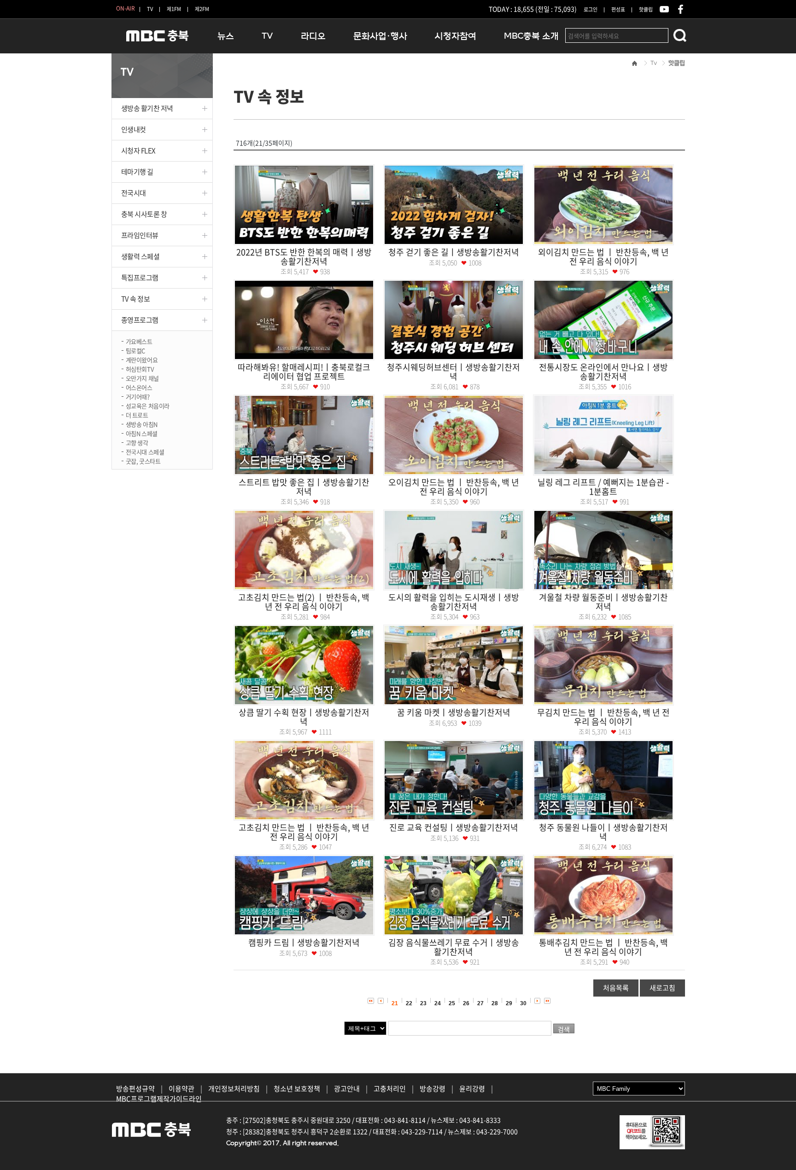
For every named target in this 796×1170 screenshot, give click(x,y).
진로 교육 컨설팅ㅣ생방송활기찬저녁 (453, 827)
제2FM (202, 9)
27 (480, 1003)
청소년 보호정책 (297, 1088)
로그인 (590, 9)
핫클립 (646, 9)
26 (466, 1003)
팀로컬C (135, 350)
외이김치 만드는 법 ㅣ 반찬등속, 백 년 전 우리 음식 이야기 (603, 256)
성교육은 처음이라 (148, 405)
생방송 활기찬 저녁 (147, 108)
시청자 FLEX (138, 150)
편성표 (618, 9)
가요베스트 (139, 341)
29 (509, 1003)
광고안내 (347, 1088)
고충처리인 (390, 1088)
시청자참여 (455, 36)
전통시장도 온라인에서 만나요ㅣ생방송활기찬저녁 (603, 371)
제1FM (174, 9)
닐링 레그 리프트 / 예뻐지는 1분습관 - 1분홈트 (603, 487)
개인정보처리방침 (234, 1088)
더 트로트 (137, 414)
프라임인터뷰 (139, 235)
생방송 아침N (142, 424)
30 (523, 1003)
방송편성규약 (135, 1088)
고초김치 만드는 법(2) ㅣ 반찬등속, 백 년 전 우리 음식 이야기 (303, 602)
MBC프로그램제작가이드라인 (159, 1099)
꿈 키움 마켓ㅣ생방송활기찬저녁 (453, 712)
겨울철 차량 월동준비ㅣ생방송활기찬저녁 (603, 602)
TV (150, 9)
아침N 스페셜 (142, 433)
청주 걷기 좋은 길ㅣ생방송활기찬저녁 (453, 252)
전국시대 (133, 193)
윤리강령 (472, 1088)
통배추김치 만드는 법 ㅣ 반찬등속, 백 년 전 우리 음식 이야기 (603, 947)
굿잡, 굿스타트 (143, 460)
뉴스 (225, 36)
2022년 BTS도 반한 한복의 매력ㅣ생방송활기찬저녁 (304, 256)
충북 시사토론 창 (144, 214)
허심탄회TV (140, 368)
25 (452, 1003)
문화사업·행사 (380, 36)
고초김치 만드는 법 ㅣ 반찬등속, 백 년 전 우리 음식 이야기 (304, 832)
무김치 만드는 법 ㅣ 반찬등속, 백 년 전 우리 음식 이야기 (603, 717)
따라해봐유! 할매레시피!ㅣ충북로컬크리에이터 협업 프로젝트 (304, 371)
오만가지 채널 (142, 378)
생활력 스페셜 (140, 256)
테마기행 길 (137, 172)
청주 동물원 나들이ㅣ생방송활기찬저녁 (603, 832)
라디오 (313, 36)
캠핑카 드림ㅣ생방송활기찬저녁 (304, 942)
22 (409, 1003)
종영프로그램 (139, 320)
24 (437, 1003)
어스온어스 (139, 387)
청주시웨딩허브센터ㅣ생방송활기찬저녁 (453, 371)
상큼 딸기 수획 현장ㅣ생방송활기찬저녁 (304, 717)
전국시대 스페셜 (145, 451)
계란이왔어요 (142, 359)
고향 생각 (137, 442)
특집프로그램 (139, 277)
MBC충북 (157, 40)
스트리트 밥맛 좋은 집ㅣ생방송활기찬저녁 (304, 487)
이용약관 (181, 1088)
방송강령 (432, 1088)
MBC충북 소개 (531, 36)
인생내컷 (133, 129)
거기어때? (138, 396)
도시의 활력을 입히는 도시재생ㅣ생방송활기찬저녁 (453, 602)
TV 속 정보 (135, 299)
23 (423, 1003)
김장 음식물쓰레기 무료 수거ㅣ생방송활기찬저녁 (453, 947)
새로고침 (662, 988)
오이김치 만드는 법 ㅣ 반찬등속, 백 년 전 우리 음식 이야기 (453, 487)
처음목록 (616, 988)
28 (495, 1003)
